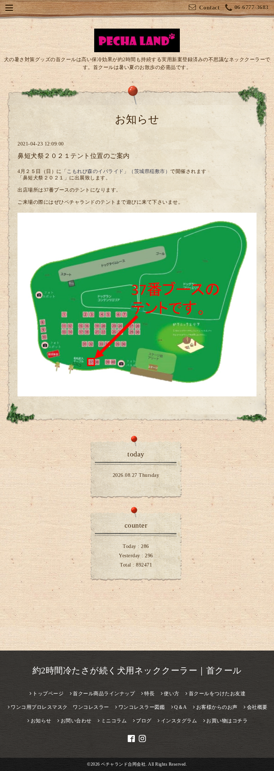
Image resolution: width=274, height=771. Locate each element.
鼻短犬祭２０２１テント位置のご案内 (73, 155)
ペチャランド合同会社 (123, 764)
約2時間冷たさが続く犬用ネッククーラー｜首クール (137, 670)
